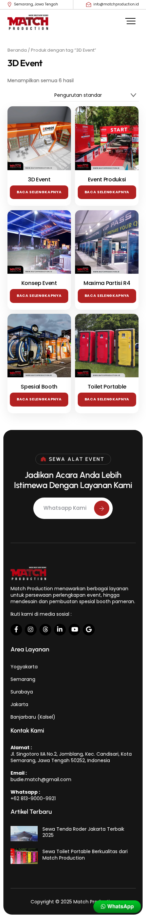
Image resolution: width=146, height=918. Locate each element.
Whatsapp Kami (65, 507)
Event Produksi (107, 179)
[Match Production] (27, 25)
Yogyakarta (24, 666)
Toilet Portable (107, 387)
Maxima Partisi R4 (107, 283)
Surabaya (22, 691)
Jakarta (19, 704)
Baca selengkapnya (39, 192)
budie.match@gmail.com (41, 779)
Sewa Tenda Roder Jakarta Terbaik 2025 (83, 832)
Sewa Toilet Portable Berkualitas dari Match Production (85, 854)
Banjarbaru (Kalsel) (33, 717)
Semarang (23, 679)
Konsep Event (39, 283)
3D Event (39, 179)
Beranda (17, 50)
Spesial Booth (39, 387)
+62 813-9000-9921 (33, 798)
